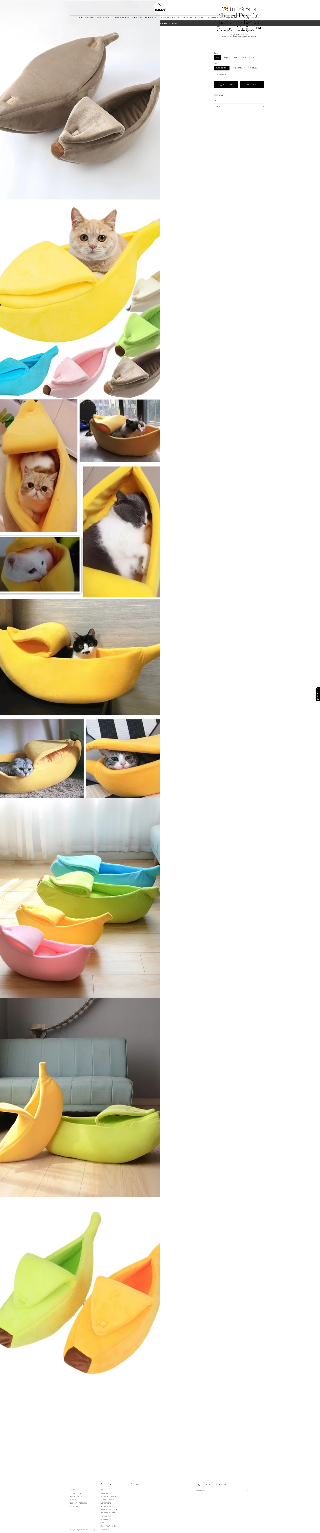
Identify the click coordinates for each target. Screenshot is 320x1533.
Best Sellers (105, 1516)
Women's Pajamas (107, 1500)
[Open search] (242, 7)
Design (217, 106)
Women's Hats (106, 1506)
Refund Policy (76, 1496)
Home (102, 1490)
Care (216, 101)
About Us (74, 1506)
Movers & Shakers (107, 1513)
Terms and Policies (106, 1530)
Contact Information (79, 1503)
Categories (105, 1493)
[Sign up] (248, 1490)
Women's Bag (105, 1503)
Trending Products (108, 1510)
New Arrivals (105, 1520)
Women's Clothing (108, 1496)
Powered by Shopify (90, 1530)
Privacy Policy (76, 1493)
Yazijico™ (79, 1530)
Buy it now (251, 85)
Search (73, 1490)
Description (219, 95)
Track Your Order (108, 1526)
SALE (102, 1523)
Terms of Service (77, 1500)
